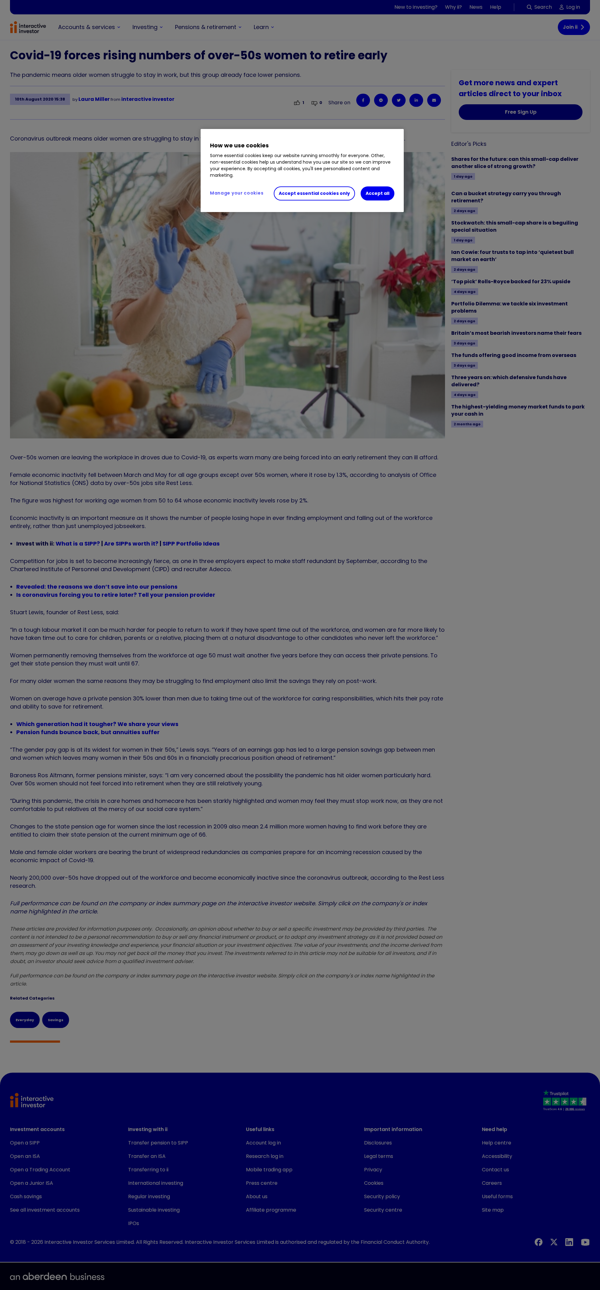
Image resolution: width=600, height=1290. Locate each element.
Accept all (377, 193)
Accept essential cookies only (314, 193)
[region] (302, 170)
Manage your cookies (236, 193)
